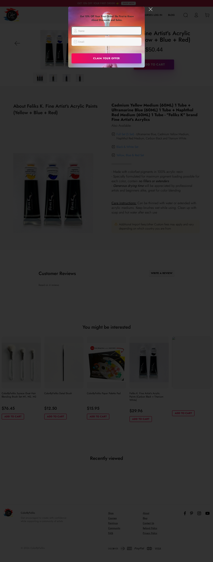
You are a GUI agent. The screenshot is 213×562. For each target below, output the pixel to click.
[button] (150, 9)
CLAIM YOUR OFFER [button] (106, 58)
